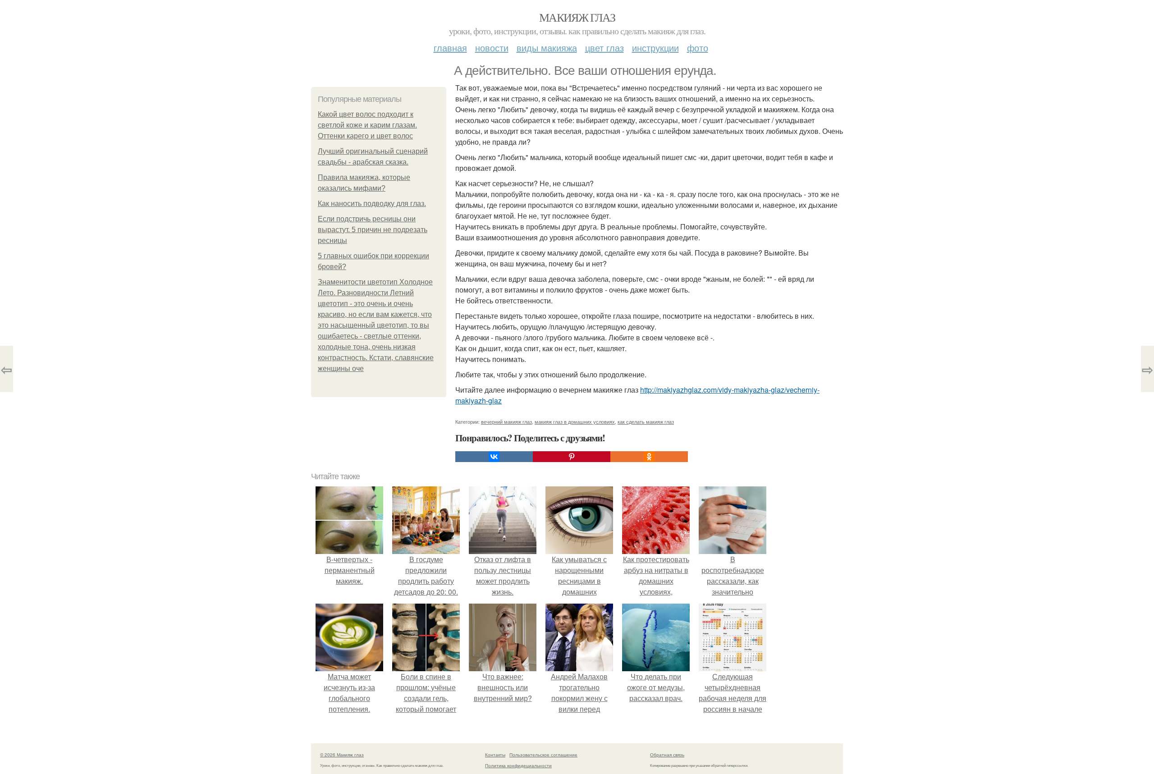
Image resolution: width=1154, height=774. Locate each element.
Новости (491, 47)
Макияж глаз (577, 17)
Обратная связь (667, 754)
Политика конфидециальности (518, 765)
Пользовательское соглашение (543, 754)
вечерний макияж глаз (506, 421)
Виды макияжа (547, 47)
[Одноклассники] (649, 456)
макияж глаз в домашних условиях (575, 421)
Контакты (495, 754)
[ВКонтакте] (494, 456)
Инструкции (655, 47)
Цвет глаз (604, 47)
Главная (450, 47)
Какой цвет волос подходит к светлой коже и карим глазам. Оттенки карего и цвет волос (367, 125)
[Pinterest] (571, 456)
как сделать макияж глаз (646, 421)
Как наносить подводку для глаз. (372, 203)
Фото (697, 47)
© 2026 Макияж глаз (342, 754)
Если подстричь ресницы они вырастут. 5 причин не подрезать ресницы (372, 229)
